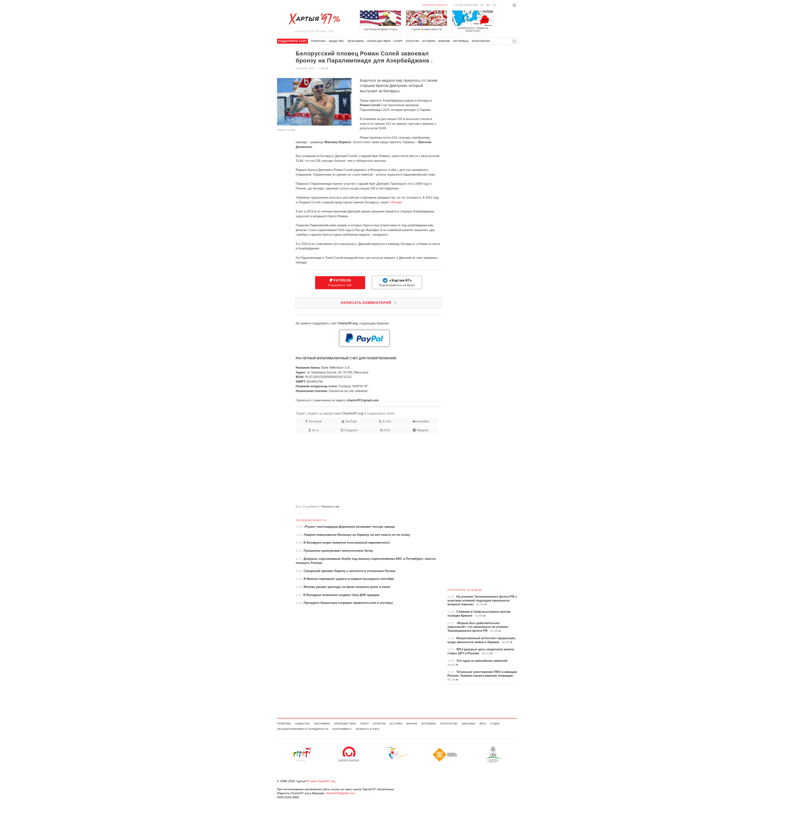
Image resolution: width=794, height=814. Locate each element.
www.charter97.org (323, 781)
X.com (386, 421)
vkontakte (422, 421)
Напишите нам (330, 506)
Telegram (422, 430)
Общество (336, 41)
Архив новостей (466, 5)
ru (488, 5)
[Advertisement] (359, 471)
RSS (387, 430)
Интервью (461, 41)
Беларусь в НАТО (367, 729)
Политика (318, 41)
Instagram (351, 430)
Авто (483, 723)
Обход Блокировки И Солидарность (303, 729)
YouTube (351, 421)
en (494, 5)
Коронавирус (342, 729)
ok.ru (315, 430)
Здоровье (468, 723)
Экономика (355, 41)
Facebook (315, 421)
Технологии (481, 41)
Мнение (444, 41)
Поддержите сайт (340, 283)
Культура (412, 41)
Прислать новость (435, 5)
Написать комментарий (368, 303)
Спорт (398, 41)
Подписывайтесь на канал (397, 283)
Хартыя (314, 19)
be (482, 5)
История (428, 41)
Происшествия (378, 41)
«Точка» (396, 202)
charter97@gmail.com (340, 793)
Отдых (495, 723)
